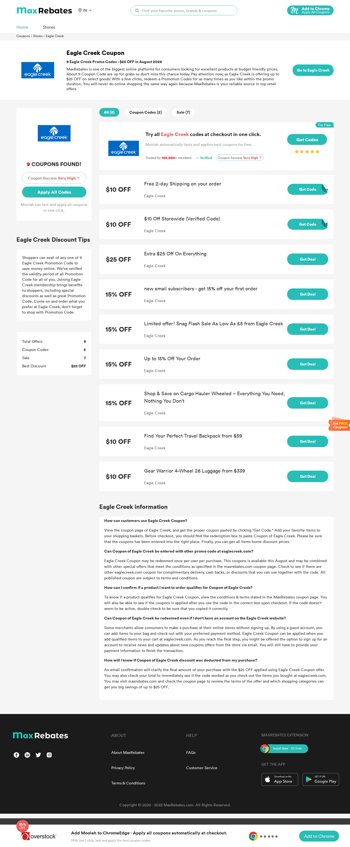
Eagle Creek (55, 35)
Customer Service (201, 767)
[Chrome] (310, 10)
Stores (37, 35)
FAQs (191, 752)
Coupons (23, 35)
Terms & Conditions (128, 783)
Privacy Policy (123, 767)
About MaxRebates (127, 752)
